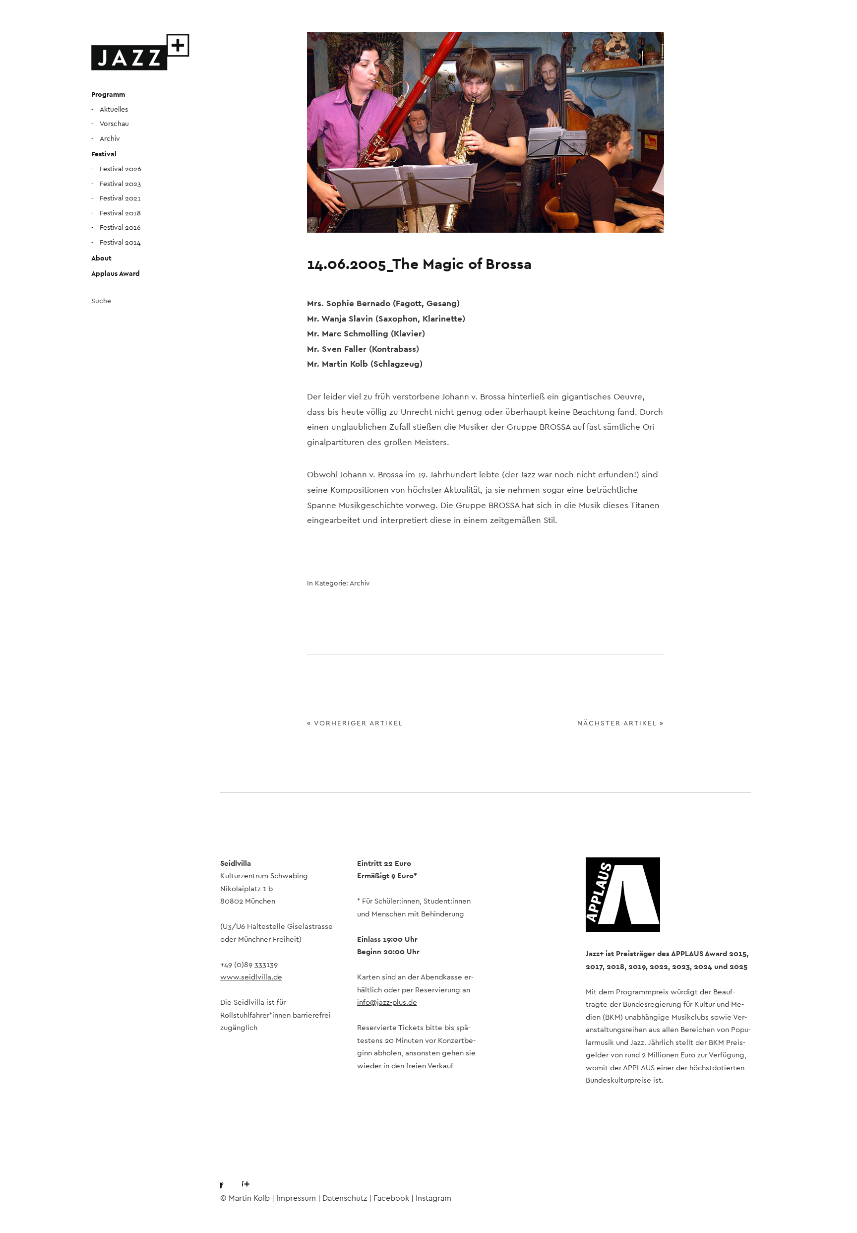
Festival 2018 (120, 213)
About (101, 258)
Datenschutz (344, 1198)
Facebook (227, 1176)
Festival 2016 (120, 227)
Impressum (296, 1198)
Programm (108, 94)
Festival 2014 (120, 242)
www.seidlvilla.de (251, 977)
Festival (104, 154)
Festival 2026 (120, 169)
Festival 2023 (120, 184)
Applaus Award (115, 273)
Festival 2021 (120, 198)
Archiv (110, 138)
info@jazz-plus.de (387, 1002)
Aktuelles (114, 109)
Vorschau (114, 124)
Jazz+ (140, 52)
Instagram (254, 1176)
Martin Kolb (249, 1198)
